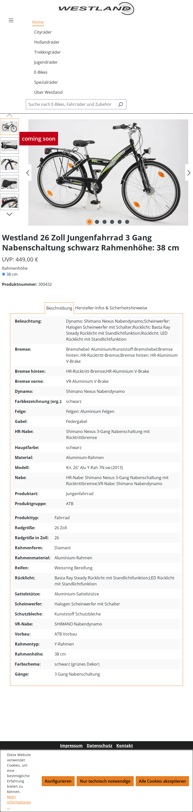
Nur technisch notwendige (105, 781)
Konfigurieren (58, 781)
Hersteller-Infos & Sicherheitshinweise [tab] (111, 308)
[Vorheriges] (27, 172)
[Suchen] (120, 104)
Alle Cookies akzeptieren (162, 781)
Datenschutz (99, 745)
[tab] (59, 308)
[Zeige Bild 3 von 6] (105, 222)
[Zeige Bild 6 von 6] (127, 222)
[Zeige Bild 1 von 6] (89, 222)
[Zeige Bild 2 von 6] (97, 222)
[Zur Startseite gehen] (96, 8)
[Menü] (11, 20)
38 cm (12, 274)
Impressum (71, 745)
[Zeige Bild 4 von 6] (112, 222)
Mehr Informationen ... (19, 802)
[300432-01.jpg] (108, 172)
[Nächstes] (189, 172)
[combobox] (70, 104)
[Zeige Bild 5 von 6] (120, 222)
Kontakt (124, 745)
